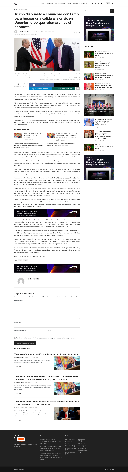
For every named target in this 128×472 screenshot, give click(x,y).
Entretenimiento (70, 448)
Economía (76, 3)
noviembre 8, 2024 (37, 32)
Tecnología (81, 448)
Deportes (84, 3)
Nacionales (49, 3)
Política (69, 3)
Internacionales (60, 3)
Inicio (42, 3)
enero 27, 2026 (25, 147)
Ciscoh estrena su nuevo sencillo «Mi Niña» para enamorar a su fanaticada (104, 85)
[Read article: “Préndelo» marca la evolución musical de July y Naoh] (89, 54)
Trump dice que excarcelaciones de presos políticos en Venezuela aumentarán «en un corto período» (28, 145)
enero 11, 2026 (64, 145)
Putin (20, 260)
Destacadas (69, 442)
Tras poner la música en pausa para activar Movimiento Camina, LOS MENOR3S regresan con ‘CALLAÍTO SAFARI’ (103, 134)
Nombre (17, 322)
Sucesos (80, 446)
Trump (25, 260)
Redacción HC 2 (20, 357)
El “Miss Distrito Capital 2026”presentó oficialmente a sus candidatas (98, 110)
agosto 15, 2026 (100, 57)
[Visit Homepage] (16, 3)
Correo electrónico (21, 330)
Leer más (19, 366)
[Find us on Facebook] (92, 3)
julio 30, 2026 (100, 69)
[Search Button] (113, 3)
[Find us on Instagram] (98, 3)
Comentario (18, 300)
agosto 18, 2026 (90, 113)
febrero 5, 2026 (61, 140)
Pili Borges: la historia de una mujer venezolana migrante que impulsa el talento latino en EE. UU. (51, 448)
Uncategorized (82, 451)
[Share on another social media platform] (78, 88)
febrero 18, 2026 (28, 139)
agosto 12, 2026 (100, 79)
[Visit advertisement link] (47, 213)
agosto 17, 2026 (100, 140)
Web (49, 330)
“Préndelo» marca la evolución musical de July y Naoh (104, 53)
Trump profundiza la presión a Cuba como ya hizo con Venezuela (46, 354)
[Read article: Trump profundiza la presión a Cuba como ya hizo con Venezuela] (67, 363)
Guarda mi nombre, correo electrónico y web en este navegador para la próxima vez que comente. (46, 338)
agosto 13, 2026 (100, 89)
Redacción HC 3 (24, 32)
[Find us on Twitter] (95, 3)
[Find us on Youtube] (101, 3)
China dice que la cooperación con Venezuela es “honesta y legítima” (104, 75)
